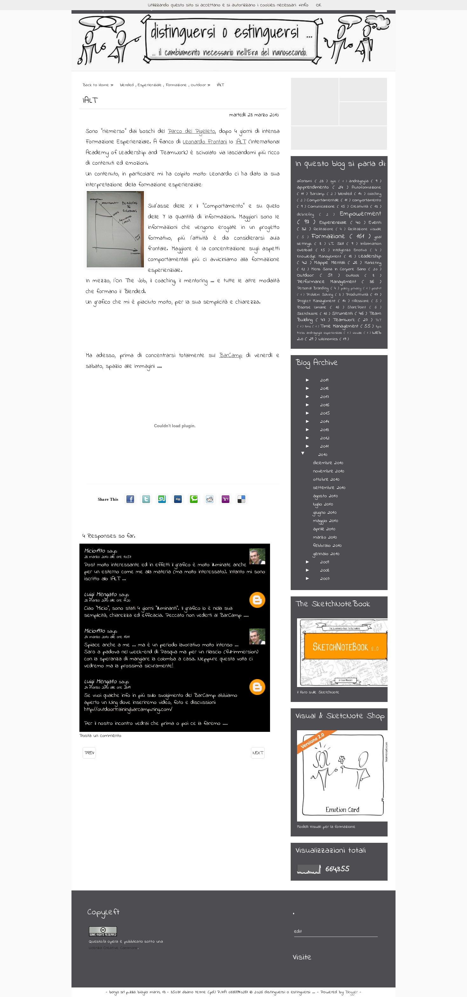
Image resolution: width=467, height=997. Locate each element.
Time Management (340, 326)
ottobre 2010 (326, 479)
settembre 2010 (329, 488)
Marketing (373, 263)
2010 (322, 454)
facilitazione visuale (364, 229)
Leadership (370, 256)
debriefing (308, 214)
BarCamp (230, 355)
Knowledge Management (320, 256)
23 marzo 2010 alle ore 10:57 (107, 557)
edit (298, 931)
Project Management (317, 301)
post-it (376, 288)
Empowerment (360, 214)
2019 (324, 380)
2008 (324, 570)
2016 (324, 405)
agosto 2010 (325, 496)
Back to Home (97, 85)
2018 (324, 388)
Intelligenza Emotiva (351, 250)
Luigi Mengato (101, 594)
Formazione (177, 85)
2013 (324, 430)
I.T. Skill (338, 244)
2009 (324, 562)
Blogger (352, 992)
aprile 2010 (324, 529)
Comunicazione (322, 206)
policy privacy (352, 288)
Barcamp (318, 194)
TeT (378, 320)
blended (128, 85)
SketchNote (308, 314)
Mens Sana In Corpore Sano (340, 269)
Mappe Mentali (331, 262)
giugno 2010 (324, 512)
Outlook (355, 275)
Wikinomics (329, 339)
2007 (325, 578)
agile (334, 181)
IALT (90, 100)
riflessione (362, 301)
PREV (89, 753)
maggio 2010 (325, 521)
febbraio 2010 (327, 545)
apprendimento (315, 187)
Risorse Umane (313, 307)
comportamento (366, 200)
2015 (325, 413)
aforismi (306, 181)
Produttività (358, 295)
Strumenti (343, 313)
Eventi (375, 222)
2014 (324, 421)
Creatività (360, 206)
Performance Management (329, 281)
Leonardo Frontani (205, 142)
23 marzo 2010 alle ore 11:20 (107, 600)
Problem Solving (320, 295)
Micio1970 (95, 551)
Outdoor (199, 85)
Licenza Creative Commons (113, 948)
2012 (324, 438)
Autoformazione (366, 187)
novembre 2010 (328, 471)
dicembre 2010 (328, 463)
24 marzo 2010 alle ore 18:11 (107, 637)
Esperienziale (150, 85)
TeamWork (345, 320)
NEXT (258, 753)
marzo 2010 (325, 537)
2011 (324, 446)
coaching (374, 194)
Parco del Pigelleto (191, 131)
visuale (358, 333)
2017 (324, 397)
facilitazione (325, 229)
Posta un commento (100, 735)
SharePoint (358, 307)
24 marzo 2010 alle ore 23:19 (107, 687)
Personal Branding (314, 288)
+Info (303, 5)
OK (318, 5)
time (308, 326)
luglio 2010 (323, 504)
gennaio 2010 (326, 554)
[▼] (310, 454)
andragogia (360, 181)
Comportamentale (324, 200)
